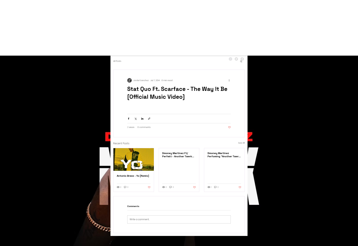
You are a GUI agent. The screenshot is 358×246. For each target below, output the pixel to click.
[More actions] (229, 80)
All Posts (117, 61)
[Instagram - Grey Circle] (230, 59)
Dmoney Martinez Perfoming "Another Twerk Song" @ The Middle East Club (224, 155)
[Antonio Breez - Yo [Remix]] (133, 159)
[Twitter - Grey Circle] (236, 59)
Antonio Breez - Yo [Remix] (133, 175)
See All (241, 142)
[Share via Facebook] (128, 118)
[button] (241, 61)
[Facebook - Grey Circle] (242, 59)
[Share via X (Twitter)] (135, 118)
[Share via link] (149, 118)
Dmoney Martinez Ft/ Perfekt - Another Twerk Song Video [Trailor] (177, 155)
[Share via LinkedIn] (142, 118)
